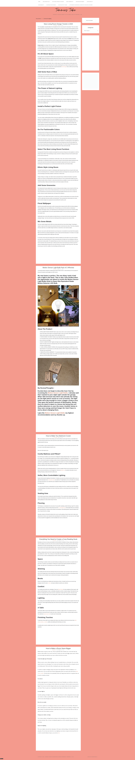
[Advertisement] (58, 256)
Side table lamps (51, 479)
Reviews (55, 25)
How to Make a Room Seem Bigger (58, 648)
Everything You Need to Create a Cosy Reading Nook (58, 539)
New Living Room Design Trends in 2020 (58, 24)
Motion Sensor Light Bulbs (58, 393)
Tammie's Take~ (67, 10)
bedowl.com (63, 470)
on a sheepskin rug (61, 507)
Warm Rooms (60, 589)
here (59, 732)
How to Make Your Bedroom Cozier (58, 436)
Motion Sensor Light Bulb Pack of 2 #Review (58, 267)
